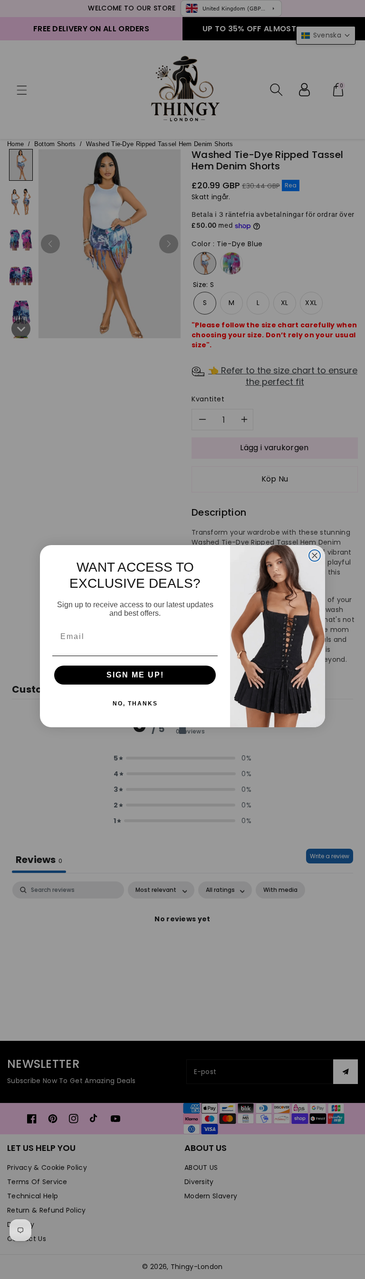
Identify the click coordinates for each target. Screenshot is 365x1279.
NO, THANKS (135, 703)
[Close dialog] (314, 555)
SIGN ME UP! (135, 675)
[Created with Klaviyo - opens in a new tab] (182, 730)
